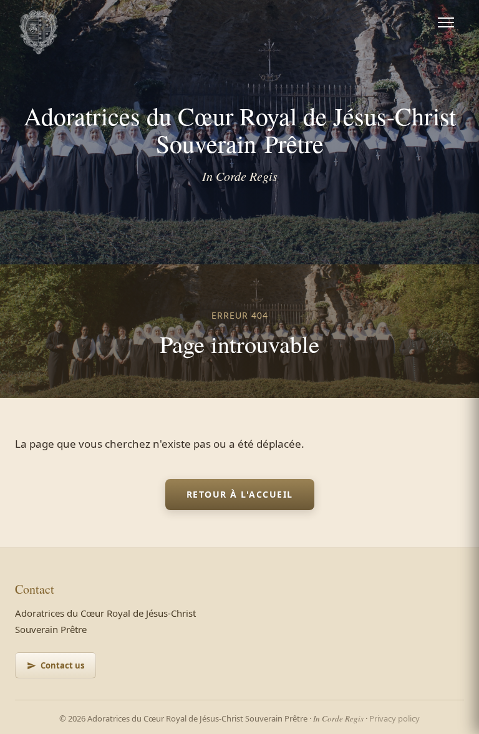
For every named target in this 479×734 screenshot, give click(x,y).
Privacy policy (394, 718)
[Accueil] (39, 22)
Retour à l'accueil (239, 494)
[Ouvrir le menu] (446, 22)
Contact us (62, 665)
